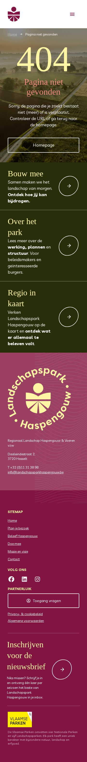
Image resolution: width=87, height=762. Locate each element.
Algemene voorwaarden (26, 621)
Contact (14, 559)
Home (12, 34)
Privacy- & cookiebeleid (25, 614)
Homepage (43, 145)
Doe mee (14, 543)
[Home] (14, 14)
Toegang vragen (47, 600)
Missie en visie (18, 551)
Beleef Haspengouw (23, 536)
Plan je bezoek (18, 528)
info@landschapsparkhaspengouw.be (36, 472)
